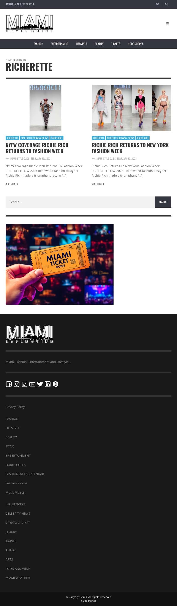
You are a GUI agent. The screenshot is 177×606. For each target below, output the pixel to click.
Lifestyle (81, 43)
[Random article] (157, 4)
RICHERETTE (12, 138)
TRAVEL (11, 541)
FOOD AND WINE (18, 569)
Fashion (38, 43)
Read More (11, 184)
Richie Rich (56, 138)
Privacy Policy (15, 407)
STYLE (10, 446)
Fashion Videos (16, 483)
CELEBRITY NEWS (18, 513)
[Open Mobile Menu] (167, 24)
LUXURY (11, 532)
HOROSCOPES (16, 465)
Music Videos (15, 492)
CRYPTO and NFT (18, 522)
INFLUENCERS (15, 504)
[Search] (167, 4)
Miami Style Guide (19, 158)
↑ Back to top (88, 601)
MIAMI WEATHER (18, 578)
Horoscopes (136, 43)
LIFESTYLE (13, 428)
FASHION (12, 419)
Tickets (115, 43)
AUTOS (11, 550)
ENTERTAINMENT (18, 455)
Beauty (99, 43)
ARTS (9, 559)
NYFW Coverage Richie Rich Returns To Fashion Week (37, 148)
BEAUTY (11, 437)
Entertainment (59, 43)
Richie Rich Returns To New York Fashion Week (130, 148)
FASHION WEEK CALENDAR (25, 474)
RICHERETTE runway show (34, 138)
